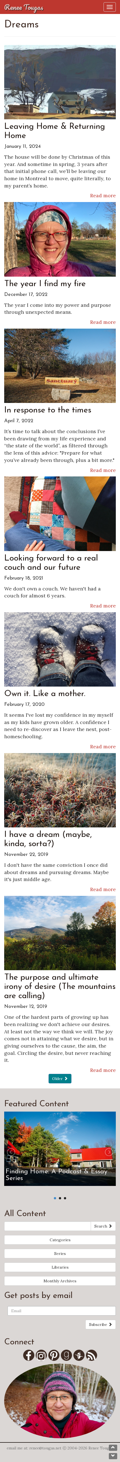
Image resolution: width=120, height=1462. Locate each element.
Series (60, 1253)
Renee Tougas (23, 7)
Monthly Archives (60, 1280)
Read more (103, 195)
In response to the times (47, 410)
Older (58, 1078)
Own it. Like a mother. (44, 694)
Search (101, 1226)
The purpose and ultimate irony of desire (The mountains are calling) (60, 986)
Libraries (60, 1267)
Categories (60, 1239)
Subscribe (98, 1324)
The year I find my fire (45, 284)
